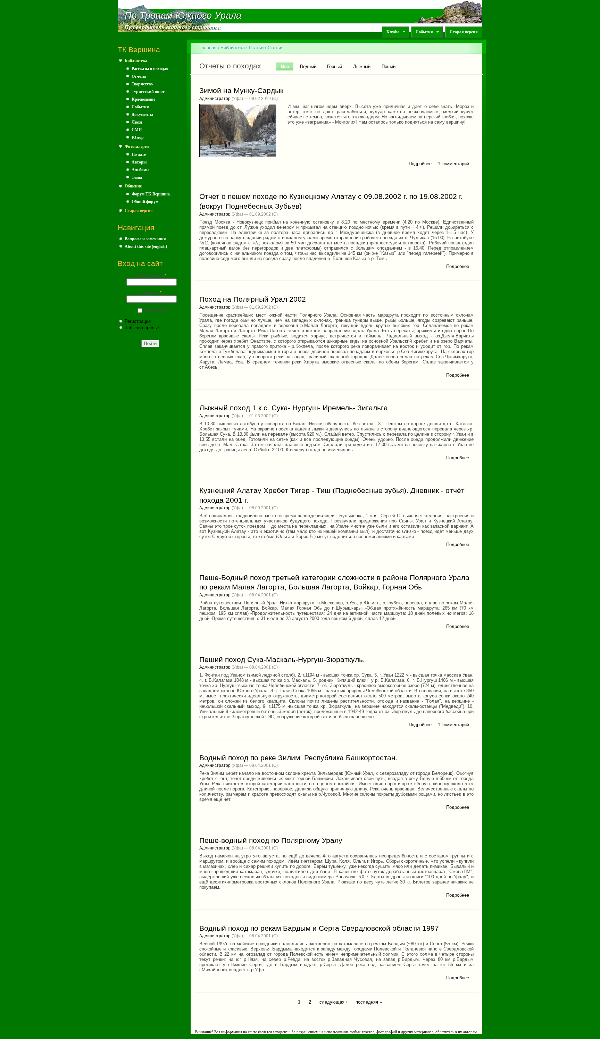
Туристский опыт (148, 91)
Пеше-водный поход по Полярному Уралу (270, 840)
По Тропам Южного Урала (183, 15)
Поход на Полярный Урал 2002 (252, 299)
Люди (137, 122)
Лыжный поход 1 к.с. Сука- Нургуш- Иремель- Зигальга (293, 408)
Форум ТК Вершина (151, 194)
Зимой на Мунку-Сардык (241, 90)
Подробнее (420, 163)
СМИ (137, 129)
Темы (137, 177)
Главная (207, 47)
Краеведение (143, 99)
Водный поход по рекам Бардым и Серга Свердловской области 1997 (319, 928)
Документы (142, 114)
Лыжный (361, 66)
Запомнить (155, 310)
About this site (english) (146, 246)
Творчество (142, 84)
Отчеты (139, 76)
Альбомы (140, 169)
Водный (308, 66)
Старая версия (464, 32)
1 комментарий (453, 163)
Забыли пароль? (142, 327)
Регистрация (138, 321)
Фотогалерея (137, 146)
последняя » (369, 1002)
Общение (133, 186)
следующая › (333, 1002)
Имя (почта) (151, 275)
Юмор (138, 137)
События (422, 32)
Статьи (256, 47)
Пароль (151, 292)
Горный (334, 66)
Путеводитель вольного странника (172, 27)
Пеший (388, 66)
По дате (139, 154)
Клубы (390, 32)
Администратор (215, 98)
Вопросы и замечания (145, 238)
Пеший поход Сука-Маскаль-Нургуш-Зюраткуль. (282, 659)
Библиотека (136, 60)
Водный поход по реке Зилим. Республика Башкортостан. (298, 758)
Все (287, 66)
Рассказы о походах (150, 68)
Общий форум (145, 201)
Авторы (139, 162)
